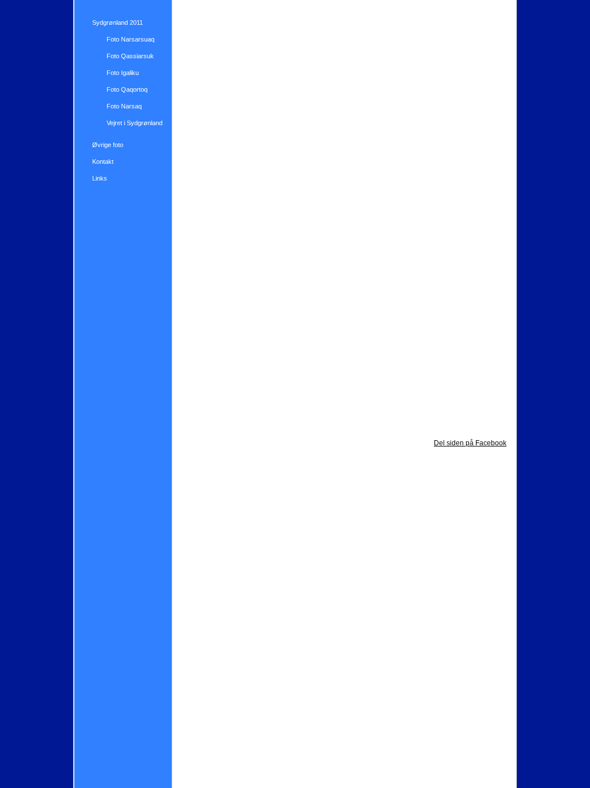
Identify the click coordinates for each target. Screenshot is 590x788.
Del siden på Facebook (470, 443)
